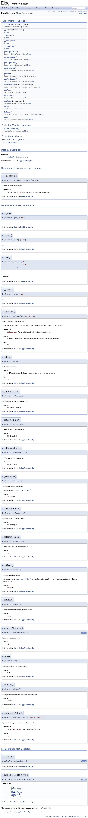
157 (15, 529)
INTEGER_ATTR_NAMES (15, 140)
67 (15, 281)
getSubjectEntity (10, 52)
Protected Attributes (82, 11)
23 (15, 802)
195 (15, 740)
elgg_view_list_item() (23, 490)
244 (15, 383)
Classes (38, 8)
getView (7, 74)
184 (15, 557)
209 (15, 591)
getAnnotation (9, 68)
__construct (8, 24)
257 (15, 705)
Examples (55, 8)
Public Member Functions (54, 11)
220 (15, 500)
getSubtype (8, 95)
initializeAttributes (11, 128)
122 (15, 648)
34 (15, 766)
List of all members (82, 13)
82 (15, 227)
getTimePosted (10, 79)
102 (15, 249)
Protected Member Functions (69, 11)
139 (15, 468)
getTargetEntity (10, 63)
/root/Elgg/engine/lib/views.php (17, 157)
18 (13, 161)
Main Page (5, 8)
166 (15, 411)
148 (15, 440)
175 (15, 620)
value (21, 30)
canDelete (7, 101)
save (6, 117)
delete (6, 106)
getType (7, 90)
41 (15, 196)
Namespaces (28, 8)
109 (15, 303)
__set (6, 30)
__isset (6, 41)
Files (46, 8)
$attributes (11, 142)
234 (15, 349)
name (16, 30)
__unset (7, 46)
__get (6, 35)
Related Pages (16, 8)
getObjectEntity (10, 57)
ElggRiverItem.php (25, 161)
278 (15, 676)
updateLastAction (10, 84)
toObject (7, 112)
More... (27, 27)
